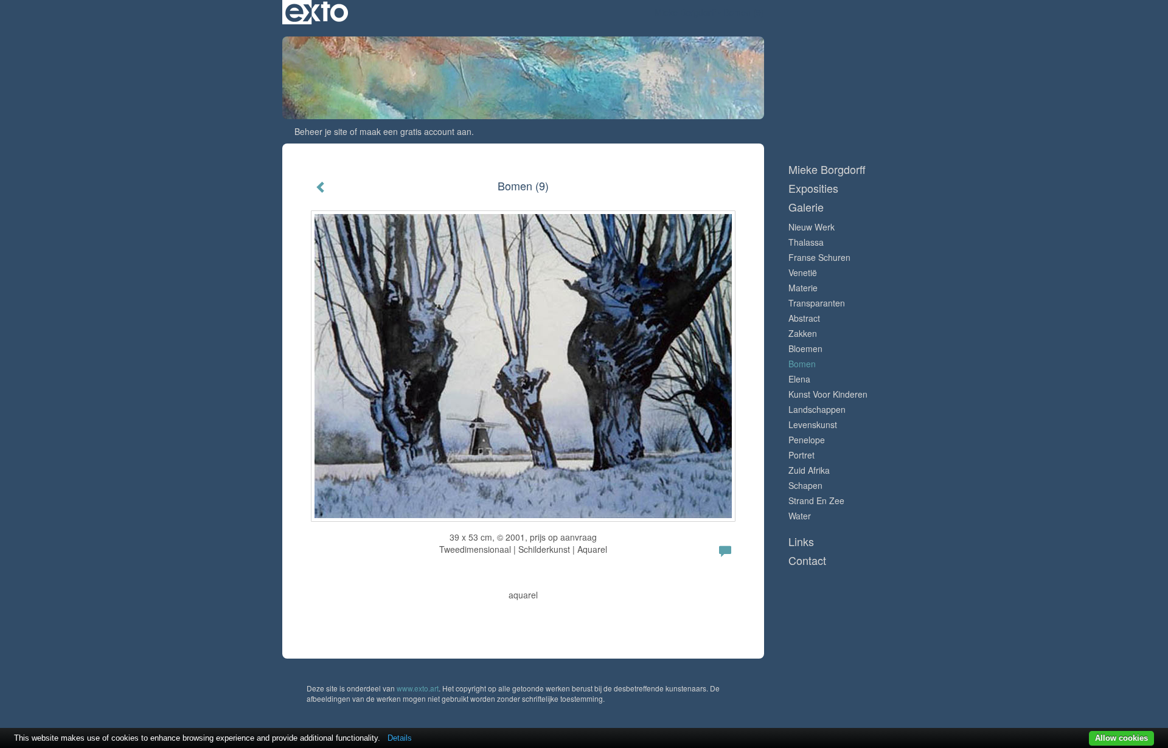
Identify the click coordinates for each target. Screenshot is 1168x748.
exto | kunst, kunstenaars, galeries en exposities (316, 12)
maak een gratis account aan (415, 131)
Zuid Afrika (809, 470)
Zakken (802, 333)
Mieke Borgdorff (685, 12)
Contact (807, 560)
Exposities (813, 188)
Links (801, 541)
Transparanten (816, 303)
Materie (803, 288)
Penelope (806, 440)
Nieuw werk (811, 227)
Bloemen (805, 348)
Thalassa (806, 242)
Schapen (805, 485)
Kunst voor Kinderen (827, 394)
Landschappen (817, 409)
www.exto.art (418, 688)
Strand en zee (816, 500)
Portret (801, 455)
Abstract (804, 318)
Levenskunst (812, 424)
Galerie (806, 207)
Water (799, 516)
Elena (799, 379)
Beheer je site (320, 131)
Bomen (802, 364)
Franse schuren (819, 257)
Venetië (802, 272)
